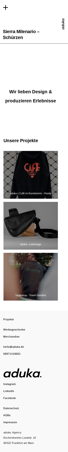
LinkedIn (8, 391)
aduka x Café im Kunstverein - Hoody (30, 193)
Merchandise (11, 336)
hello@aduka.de (13, 346)
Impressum (10, 422)
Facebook (9, 398)
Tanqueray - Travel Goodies (30, 295)
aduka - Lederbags (30, 244)
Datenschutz (11, 408)
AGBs (7, 415)
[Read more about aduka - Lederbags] (30, 226)
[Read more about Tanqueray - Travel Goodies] (30, 277)
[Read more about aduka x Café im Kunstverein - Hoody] (30, 175)
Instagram (9, 384)
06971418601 (12, 353)
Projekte (8, 319)
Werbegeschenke (14, 329)
